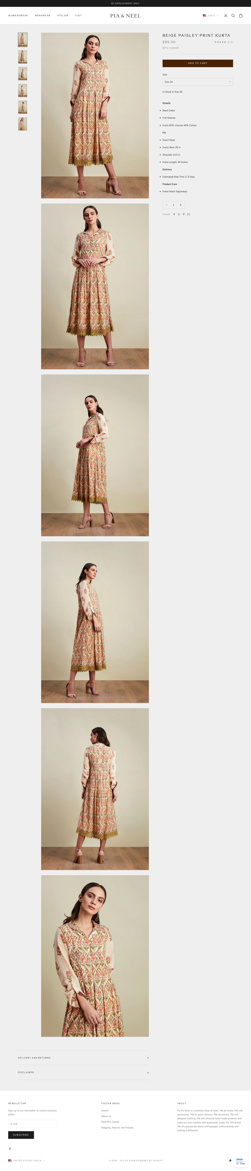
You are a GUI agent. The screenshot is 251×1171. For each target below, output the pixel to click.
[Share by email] (188, 214)
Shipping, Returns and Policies (117, 1127)
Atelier (62, 15)
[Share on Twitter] (179, 214)
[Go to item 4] (22, 90)
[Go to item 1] (22, 40)
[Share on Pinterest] (183, 214)
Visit (78, 15)
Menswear (42, 15)
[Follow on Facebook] (10, 1148)
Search (104, 1110)
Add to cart (197, 63)
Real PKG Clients (110, 1121)
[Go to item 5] (22, 107)
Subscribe (21, 1134)
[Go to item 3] (22, 74)
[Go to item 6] (22, 124)
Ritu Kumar (171, 48)
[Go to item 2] (22, 57)
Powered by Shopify (149, 1160)
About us (106, 1116)
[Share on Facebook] (174, 214)
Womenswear (18, 15)
